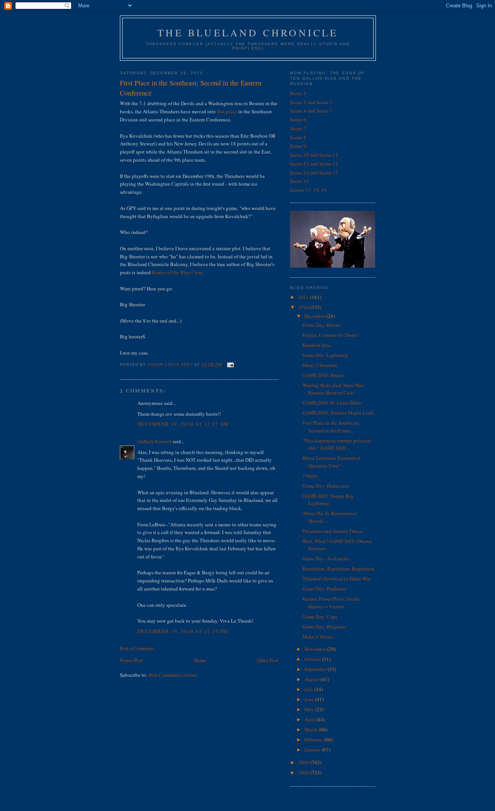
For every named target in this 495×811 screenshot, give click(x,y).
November (315, 648)
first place (227, 111)
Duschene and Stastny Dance (332, 531)
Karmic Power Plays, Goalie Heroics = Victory (331, 602)
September (316, 669)
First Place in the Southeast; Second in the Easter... (331, 426)
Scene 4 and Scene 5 (311, 110)
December (315, 315)
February (314, 739)
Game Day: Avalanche (325, 558)
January (313, 749)
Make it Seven (317, 636)
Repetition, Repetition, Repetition (338, 568)
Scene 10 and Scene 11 (314, 154)
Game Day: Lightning (325, 355)
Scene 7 (298, 128)
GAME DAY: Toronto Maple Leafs (338, 412)
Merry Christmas (319, 365)
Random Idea (316, 344)
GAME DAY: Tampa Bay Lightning (328, 499)
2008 (304, 772)
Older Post (267, 660)
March (311, 729)
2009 (304, 762)
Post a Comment (137, 648)
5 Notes (310, 475)
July (309, 689)
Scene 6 (298, 119)
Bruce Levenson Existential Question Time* (331, 461)
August (312, 679)
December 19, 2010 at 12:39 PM (183, 631)
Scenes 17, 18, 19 (308, 189)
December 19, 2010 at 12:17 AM (183, 423)
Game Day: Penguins (324, 626)
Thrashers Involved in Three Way (337, 578)
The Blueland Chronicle (247, 32)
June (309, 699)
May (309, 709)
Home (200, 660)
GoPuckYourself (154, 441)
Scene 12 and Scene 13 (314, 163)
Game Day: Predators (324, 588)
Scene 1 (298, 93)
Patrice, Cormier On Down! (330, 334)
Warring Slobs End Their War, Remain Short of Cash (333, 389)
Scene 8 (298, 137)
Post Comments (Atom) (172, 674)
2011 (304, 297)
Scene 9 (298, 145)
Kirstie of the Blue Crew (177, 272)
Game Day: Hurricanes (325, 485)
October (313, 659)
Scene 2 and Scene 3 (311, 102)
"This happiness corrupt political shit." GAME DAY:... (336, 444)
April (310, 719)
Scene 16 (299, 181)
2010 (304, 307)
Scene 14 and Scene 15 (314, 172)
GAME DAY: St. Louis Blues (332, 402)
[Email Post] (230, 364)
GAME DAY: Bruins (323, 375)
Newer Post (131, 660)
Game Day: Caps (319, 616)
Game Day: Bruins (321, 324)
